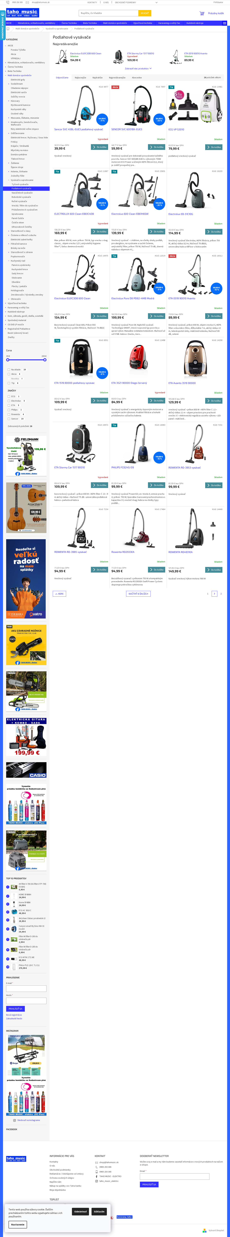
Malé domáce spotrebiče (19, 75)
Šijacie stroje (17, 167)
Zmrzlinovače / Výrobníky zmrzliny (27, 294)
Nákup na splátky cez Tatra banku (65, 1186)
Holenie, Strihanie (19, 171)
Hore (61, 593)
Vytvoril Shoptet (216, 1230)
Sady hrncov (17, 273)
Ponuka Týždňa (18, 50)
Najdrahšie (98, 77)
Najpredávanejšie (117, 77)
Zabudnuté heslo (14, 1018)
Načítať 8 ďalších (138, 593)
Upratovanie (17, 214)
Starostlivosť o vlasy (21, 231)
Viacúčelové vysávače (22, 192)
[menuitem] (9, 23)
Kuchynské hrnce (20, 269)
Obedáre (16, 282)
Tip (14, 383)
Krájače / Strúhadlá (20, 146)
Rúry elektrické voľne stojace (25, 129)
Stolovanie (17, 277)
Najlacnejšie (80, 77)
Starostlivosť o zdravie (22, 252)
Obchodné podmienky (125, 2)
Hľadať (145, 13)
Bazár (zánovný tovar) (18, 333)
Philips (16, 409)
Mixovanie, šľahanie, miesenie (25, 118)
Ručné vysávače (19, 201)
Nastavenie (17, 1224)
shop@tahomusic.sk (109, 1162)
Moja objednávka (58, 1190)
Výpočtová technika (17, 303)
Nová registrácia (14, 1015)
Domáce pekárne (19, 154)
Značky (11, 337)
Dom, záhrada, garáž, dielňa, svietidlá (25, 316)
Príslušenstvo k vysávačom (24, 209)
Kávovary (15, 101)
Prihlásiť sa (15, 1008)
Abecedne (137, 77)
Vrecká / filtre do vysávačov (25, 205)
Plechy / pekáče (19, 286)
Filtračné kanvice (19, 243)
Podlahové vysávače (21, 188)
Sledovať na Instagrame (28, 1120)
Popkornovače (18, 256)
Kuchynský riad (18, 260)
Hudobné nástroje (16, 311)
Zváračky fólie (17, 175)
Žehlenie (15, 163)
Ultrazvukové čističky (22, 227)
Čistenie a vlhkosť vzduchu (23, 235)
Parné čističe (18, 218)
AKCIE (10, 45)
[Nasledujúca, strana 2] (214, 594)
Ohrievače (16, 299)
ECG (15, 396)
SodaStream (17, 83)
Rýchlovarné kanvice (20, 105)
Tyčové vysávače (20, 184)
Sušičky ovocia (18, 96)
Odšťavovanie (17, 133)
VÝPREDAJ (15, 58)
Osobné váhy (17, 113)
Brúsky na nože (18, 248)
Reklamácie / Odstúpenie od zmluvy (67, 1173)
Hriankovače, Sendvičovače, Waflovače (24, 124)
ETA (15, 405)
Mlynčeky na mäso (19, 150)
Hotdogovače (17, 290)
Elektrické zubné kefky (22, 239)
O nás (106, 2)
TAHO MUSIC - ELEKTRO (110, 1176)
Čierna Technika (15, 67)
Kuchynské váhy (18, 109)
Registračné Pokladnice (19, 329)
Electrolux (18, 401)
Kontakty (92, 2)
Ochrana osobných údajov (62, 1178)
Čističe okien (18, 222)
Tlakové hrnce (18, 158)
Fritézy (14, 142)
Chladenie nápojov (19, 88)
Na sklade (18, 369)
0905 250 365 (105, 1167)
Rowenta (17, 414)
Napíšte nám (55, 1182)
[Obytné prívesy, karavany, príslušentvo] (124, 1217)
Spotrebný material (17, 320)
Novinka (16, 378)
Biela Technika (14, 71)
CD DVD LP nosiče (16, 324)
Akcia (13, 54)
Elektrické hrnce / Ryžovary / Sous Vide (29, 137)
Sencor (17, 418)
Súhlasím (99, 1211)
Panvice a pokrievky (21, 265)
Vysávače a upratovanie (22, 180)
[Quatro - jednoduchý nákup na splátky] (26, 578)
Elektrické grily (18, 79)
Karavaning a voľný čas (18, 307)
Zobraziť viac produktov (137, 68)
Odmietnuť (80, 1211)
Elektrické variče (19, 92)
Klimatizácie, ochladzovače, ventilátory (26, 62)
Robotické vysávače (21, 197)
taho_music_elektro (108, 1181)
